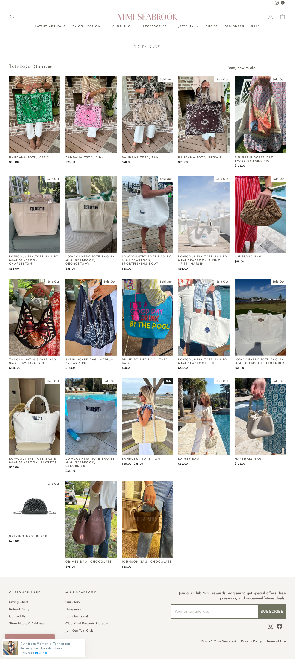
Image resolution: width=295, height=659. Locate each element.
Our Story (72, 602)
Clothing (122, 26)
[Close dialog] (178, 283)
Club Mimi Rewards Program (86, 623)
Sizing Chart (18, 602)
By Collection (87, 26)
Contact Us (17, 616)
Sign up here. (49, 373)
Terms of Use (276, 641)
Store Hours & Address (26, 623)
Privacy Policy (251, 641)
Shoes (212, 26)
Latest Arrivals (50, 26)
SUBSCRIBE (272, 611)
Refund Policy (19, 609)
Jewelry (187, 26)
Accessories (155, 26)
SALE (255, 26)
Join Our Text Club (79, 630)
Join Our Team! (76, 616)
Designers (235, 26)
